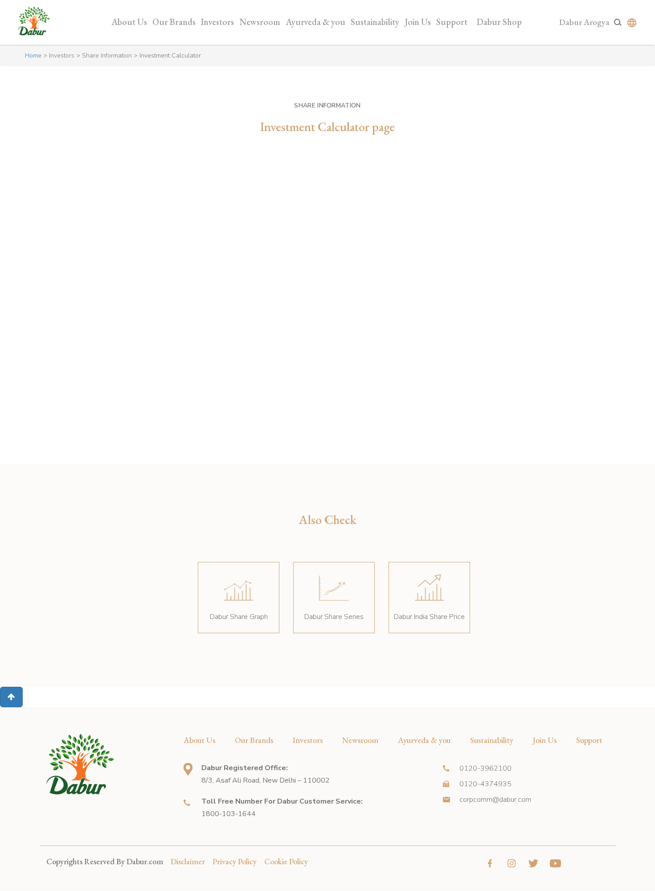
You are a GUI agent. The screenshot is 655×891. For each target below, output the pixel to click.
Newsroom (259, 22)
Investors (217, 22)
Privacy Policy (235, 861)
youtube (555, 863)
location (188, 769)
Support (451, 22)
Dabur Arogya (584, 22)
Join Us (418, 22)
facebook (489, 863)
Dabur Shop (499, 22)
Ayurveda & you (315, 22)
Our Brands (174, 22)
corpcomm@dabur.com (495, 799)
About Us (129, 22)
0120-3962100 (485, 768)
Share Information (107, 55)
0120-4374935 (485, 784)
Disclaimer (188, 861)
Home (33, 55)
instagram (511, 863)
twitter (533, 863)
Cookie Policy (286, 861)
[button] (11, 697)
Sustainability (375, 22)
